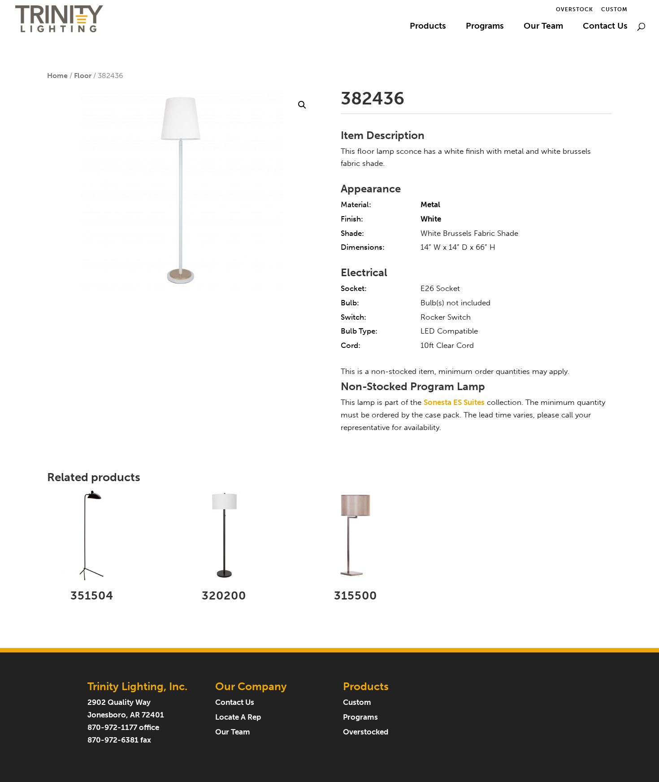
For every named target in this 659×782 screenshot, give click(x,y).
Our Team (543, 27)
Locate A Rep (238, 717)
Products (428, 27)
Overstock (574, 10)
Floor (82, 75)
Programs (485, 27)
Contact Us (605, 27)
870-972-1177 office (123, 727)
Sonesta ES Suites (454, 402)
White (431, 219)
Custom (614, 10)
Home (57, 75)
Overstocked (365, 732)
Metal (430, 204)
